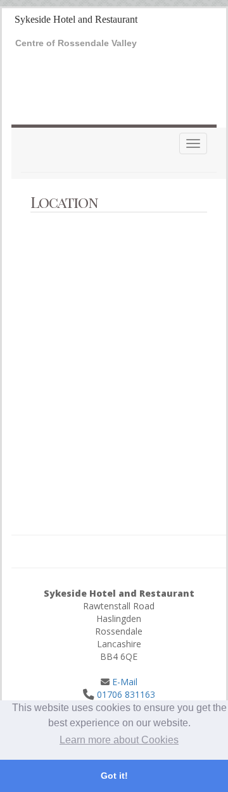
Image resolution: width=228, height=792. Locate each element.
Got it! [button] (114, 776)
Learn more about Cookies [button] (119, 739)
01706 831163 (126, 694)
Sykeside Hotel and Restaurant (76, 19)
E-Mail (123, 682)
